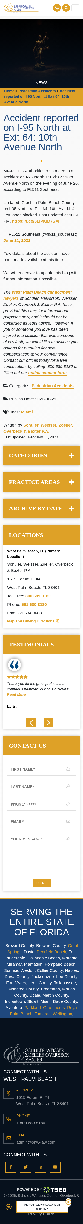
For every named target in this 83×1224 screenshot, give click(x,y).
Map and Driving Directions (31, 621)
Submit (41, 883)
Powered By (29, 1190)
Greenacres (54, 1007)
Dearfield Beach (51, 952)
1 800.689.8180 (30, 1123)
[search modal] (66, 8)
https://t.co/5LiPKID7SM (35, 221)
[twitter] (25, 1167)
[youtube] (55, 1167)
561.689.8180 (34, 604)
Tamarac (42, 1014)
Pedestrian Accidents (53, 386)
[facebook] (10, 1167)
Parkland (32, 1007)
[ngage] (8, 1207)
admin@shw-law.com (36, 1142)
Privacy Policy (41, 1214)
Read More (16, 695)
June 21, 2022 (16, 240)
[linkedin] (40, 1167)
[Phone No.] (57, 8)
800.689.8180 (38, 596)
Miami (27, 412)
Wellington (62, 1014)
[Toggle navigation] (75, 7)
